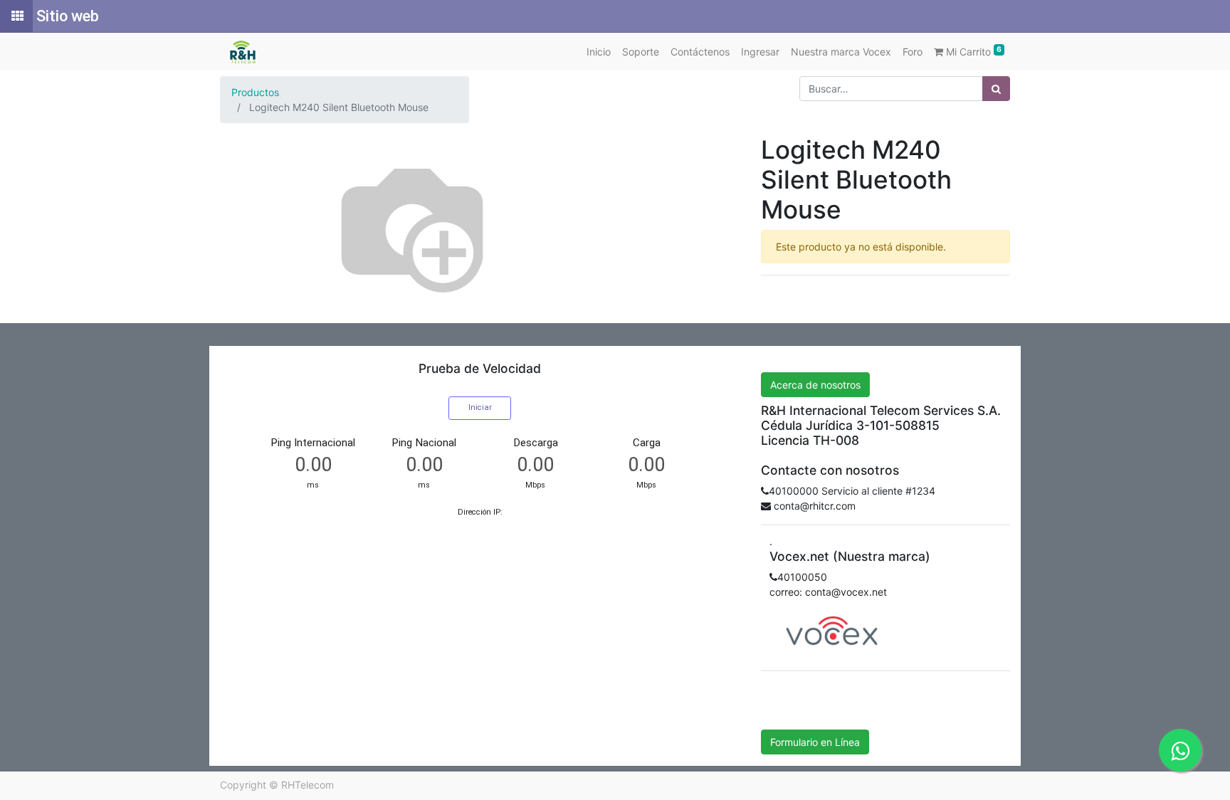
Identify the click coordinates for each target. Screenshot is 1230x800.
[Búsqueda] (996, 88)
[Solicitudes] (16, 16)
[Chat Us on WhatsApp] (1180, 750)
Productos (255, 92)
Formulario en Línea (815, 742)
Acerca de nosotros (815, 385)
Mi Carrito (972, 51)
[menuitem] (598, 51)
